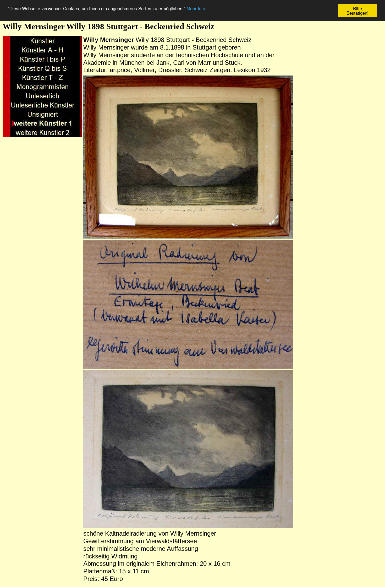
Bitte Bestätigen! (357, 10)
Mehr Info (195, 8)
